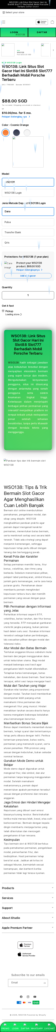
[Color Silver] (27, 132)
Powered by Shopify (36, 1015)
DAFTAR (25, 1028)
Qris (7, 242)
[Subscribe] (44, 983)
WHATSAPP (37, 1028)
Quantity (7, 287)
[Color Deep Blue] (16, 132)
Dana (7, 211)
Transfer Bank (13, 232)
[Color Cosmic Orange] (5, 132)
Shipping (17, 105)
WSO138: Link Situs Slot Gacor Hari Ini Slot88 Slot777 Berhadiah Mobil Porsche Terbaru (28, 4)
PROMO (5, 1028)
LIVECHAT (49, 1028)
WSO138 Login (13, 192)
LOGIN (15, 1028)
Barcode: (19, 85)
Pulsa (8, 222)
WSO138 (10, 182)
